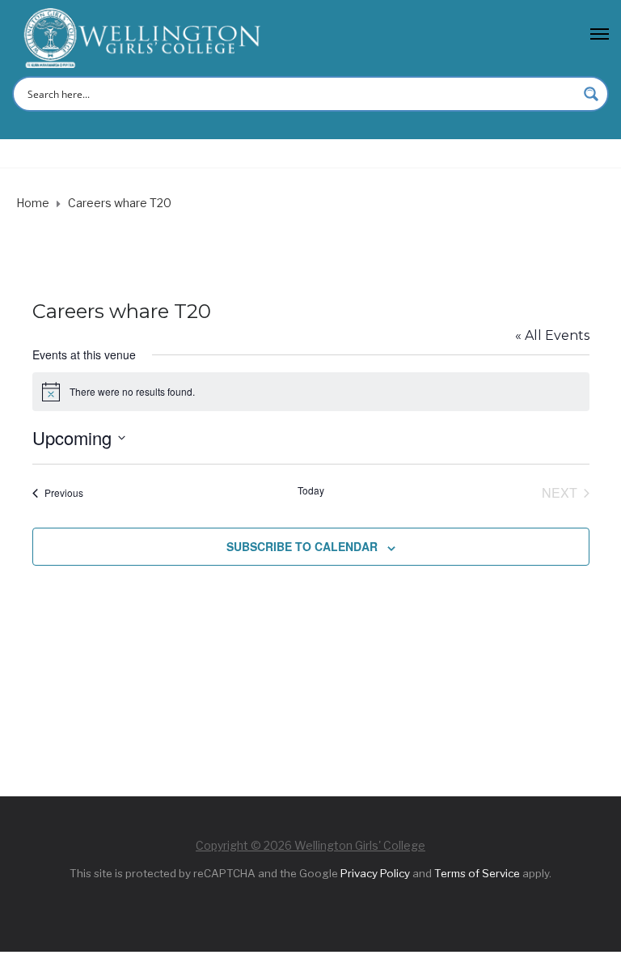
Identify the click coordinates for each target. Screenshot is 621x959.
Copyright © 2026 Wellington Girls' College (310, 845)
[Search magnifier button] (591, 94)
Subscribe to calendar (302, 546)
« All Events (552, 335)
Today (311, 490)
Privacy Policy (375, 873)
